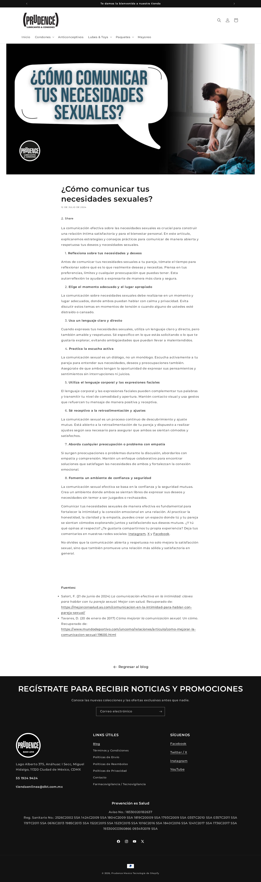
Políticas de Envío (106, 757)
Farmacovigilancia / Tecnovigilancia (119, 784)
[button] (44, 37)
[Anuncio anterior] (27, 3)
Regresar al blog (133, 667)
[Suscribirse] (160, 711)
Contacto (100, 777)
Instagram (178, 761)
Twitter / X (178, 752)
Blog (96, 743)
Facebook (178, 743)
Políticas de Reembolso (110, 764)
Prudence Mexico (121, 873)
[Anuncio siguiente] (234, 3)
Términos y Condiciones (111, 750)
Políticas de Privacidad (110, 770)
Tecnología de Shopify (146, 873)
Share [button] (69, 218)
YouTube (177, 769)
